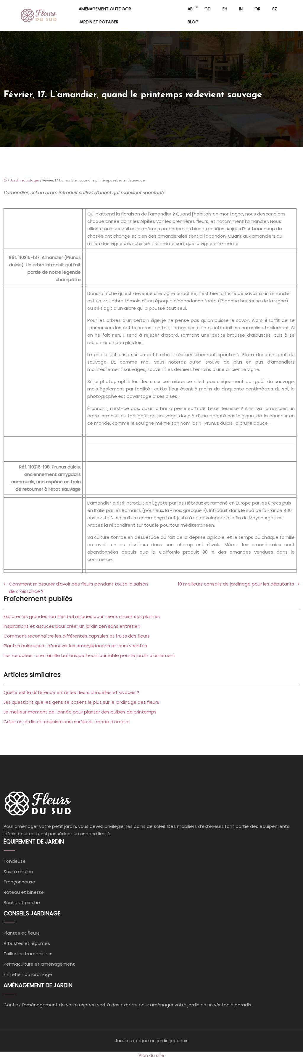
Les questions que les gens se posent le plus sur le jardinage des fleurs (81, 702)
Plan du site (151, 1055)
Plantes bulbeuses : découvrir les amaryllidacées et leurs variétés (75, 646)
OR (257, 9)
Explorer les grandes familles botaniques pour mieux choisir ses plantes (82, 616)
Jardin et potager (98, 22)
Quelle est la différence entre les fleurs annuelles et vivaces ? (71, 692)
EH (225, 9)
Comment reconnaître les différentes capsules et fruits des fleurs (77, 636)
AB (190, 9)
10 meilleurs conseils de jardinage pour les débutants (236, 584)
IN (241, 9)
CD (207, 9)
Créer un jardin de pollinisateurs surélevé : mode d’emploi (66, 722)
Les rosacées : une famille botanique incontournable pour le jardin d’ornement (89, 655)
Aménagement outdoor (105, 9)
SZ (274, 9)
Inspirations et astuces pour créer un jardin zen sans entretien (72, 626)
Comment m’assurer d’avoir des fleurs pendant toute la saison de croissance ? (78, 587)
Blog (193, 22)
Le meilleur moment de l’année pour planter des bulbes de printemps (80, 712)
